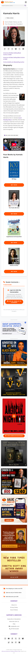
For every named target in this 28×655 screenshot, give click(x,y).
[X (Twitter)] (15, 638)
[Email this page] (23, 48)
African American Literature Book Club (11, 651)
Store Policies (14, 610)
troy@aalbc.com (14, 626)
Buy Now (14, 185)
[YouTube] (8, 638)
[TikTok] (8, 642)
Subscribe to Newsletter (14, 619)
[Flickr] (19, 642)
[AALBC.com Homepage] (8, 2)
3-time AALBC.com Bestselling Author (13, 62)
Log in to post (7, 284)
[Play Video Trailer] (14, 416)
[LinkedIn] (12, 642)
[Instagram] (5, 638)
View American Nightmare (15, 435)
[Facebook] (12, 638)
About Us (14, 605)
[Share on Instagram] (8, 48)
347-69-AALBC (15, 628)
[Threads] (19, 638)
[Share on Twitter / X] (19, 48)
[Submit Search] (25, 5)
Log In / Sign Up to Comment (14, 302)
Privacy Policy (14, 607)
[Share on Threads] (12, 48)
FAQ (14, 624)
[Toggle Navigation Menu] (26, 2)
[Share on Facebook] (4, 48)
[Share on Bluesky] (15, 48)
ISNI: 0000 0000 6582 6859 (12, 135)
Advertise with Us (14, 621)
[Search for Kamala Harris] (14, 36)
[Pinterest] (15, 642)
